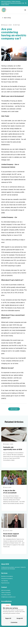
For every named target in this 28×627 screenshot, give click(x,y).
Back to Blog (7, 17)
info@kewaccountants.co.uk (8, 597)
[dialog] (14, 616)
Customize (14, 622)
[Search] (26, 3)
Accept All (20, 618)
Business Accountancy (7, 576)
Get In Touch (14, 409)
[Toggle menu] (25, 10)
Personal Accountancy (7, 578)
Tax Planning (4, 580)
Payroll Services (5, 583)
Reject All (8, 618)
